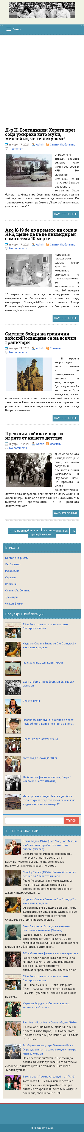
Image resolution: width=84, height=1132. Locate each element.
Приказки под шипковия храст (43, 662)
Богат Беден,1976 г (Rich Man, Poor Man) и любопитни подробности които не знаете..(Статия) (50, 845)
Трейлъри (11, 597)
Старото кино (45, 1127)
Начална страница (56, 530)
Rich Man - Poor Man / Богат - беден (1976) (50, 1022)
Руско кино (12, 571)
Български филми (16, 557)
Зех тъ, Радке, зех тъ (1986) (40, 739)
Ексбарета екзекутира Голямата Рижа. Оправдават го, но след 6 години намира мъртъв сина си (49, 1049)
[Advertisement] (42, 84)
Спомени (55, 348)
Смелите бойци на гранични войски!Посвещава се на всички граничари (40, 338)
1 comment (16, 148)
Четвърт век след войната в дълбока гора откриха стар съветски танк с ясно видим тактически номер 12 (49, 800)
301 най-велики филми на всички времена (50, 953)
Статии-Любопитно (62, 144)
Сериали (10, 577)
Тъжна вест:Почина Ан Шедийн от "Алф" (49, 1076)
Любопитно (12, 564)
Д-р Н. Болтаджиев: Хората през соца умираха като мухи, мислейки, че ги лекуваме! (40, 134)
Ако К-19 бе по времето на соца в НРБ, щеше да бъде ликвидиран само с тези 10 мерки (41, 234)
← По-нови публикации (24, 530)
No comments (18, 248)
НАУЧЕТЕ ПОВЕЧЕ (65, 214)
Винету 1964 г (31, 700)
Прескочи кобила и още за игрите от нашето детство (34, 436)
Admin (40, 144)
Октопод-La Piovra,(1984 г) (40, 758)
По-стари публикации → (52, 532)
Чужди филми (14, 603)
